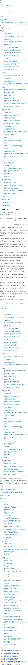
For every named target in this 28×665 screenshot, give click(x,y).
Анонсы (4, 308)
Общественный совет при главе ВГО (13, 75)
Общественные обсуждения (11, 156)
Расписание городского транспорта (13, 36)
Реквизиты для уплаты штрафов (12, 174)
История (6, 35)
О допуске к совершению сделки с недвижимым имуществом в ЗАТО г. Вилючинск (13, 147)
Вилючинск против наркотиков (12, 50)
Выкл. (10, 5)
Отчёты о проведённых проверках (13, 168)
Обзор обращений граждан (11, 188)
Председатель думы (9, 92)
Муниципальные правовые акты (12, 115)
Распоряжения (7, 78)
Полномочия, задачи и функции (12, 111)
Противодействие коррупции (11, 106)
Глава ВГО (4, 72)
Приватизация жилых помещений (12, 139)
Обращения (7, 171)
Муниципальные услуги (10, 118)
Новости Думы (8, 90)
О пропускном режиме (10, 38)
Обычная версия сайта (6, 7)
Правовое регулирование (10, 193)
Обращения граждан (9, 180)
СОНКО (6, 58)
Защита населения (8, 129)
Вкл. (8, 5)
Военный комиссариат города (12, 56)
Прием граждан (8, 137)
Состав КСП (7, 173)
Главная (4, 196)
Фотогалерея (7, 67)
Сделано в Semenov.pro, (6, 489)
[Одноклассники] (5, 12)
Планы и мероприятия (9, 125)
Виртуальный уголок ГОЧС (11, 69)
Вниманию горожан (5, 214)
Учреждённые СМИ (9, 126)
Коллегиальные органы (10, 128)
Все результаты (4, 19)
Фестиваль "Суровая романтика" (12, 52)
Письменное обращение (10, 184)
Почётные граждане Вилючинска (12, 41)
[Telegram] (9, 12)
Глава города (7, 73)
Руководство (7, 112)
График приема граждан (10, 95)
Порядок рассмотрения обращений (13, 185)
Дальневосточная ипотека (11, 61)
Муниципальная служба (10, 117)
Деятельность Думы (9, 98)
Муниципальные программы (11, 121)
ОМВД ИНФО (7, 44)
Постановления (8, 77)
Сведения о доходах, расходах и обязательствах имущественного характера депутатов (15, 103)
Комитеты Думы (8, 97)
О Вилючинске (7, 33)
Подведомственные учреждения (12, 120)
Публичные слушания (9, 158)
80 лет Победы (8, 53)
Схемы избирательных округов (12, 100)
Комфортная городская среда (11, 49)
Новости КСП (7, 164)
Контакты (2, 481)
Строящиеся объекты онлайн (11, 55)
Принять (24, 662)
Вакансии (6, 143)
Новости (4, 306)
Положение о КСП (8, 167)
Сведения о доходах (9, 165)
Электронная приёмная (8, 179)
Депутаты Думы (8, 94)
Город (3, 31)
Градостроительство (9, 42)
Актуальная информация (8, 202)
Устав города (7, 46)
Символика (7, 39)
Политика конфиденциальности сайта (12, 492)
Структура (7, 114)
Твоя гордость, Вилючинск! (11, 47)
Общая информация (9, 162)
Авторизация (3, 498)
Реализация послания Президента (13, 140)
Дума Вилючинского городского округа (14, 89)
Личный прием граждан (10, 182)
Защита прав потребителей (11, 66)
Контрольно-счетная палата (9, 160)
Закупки (6, 142)
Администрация (6, 109)
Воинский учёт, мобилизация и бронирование (16, 131)
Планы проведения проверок (11, 170)
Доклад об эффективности (11, 136)
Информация (5, 205)
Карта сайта (10, 481)
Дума (3, 87)
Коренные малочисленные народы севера (15, 60)
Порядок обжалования (10, 187)
